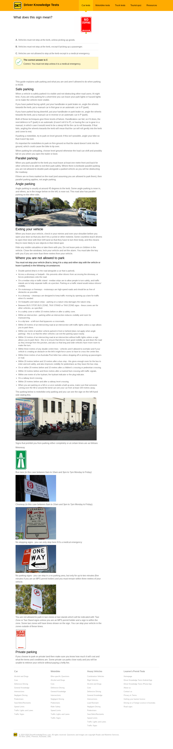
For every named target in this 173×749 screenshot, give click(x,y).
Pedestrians (19, 699)
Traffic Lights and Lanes (23, 710)
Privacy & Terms (130, 695)
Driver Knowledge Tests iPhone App (138, 684)
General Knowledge (21, 688)
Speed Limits (19, 707)
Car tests (86, 5)
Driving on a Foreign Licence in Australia (139, 703)
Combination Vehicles (95, 676)
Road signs (128, 707)
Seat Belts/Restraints (22, 703)
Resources (152, 5)
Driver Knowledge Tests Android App (138, 680)
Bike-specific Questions (60, 676)
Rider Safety (55, 707)
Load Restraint (93, 703)
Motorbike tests (102, 5)
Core (16, 680)
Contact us (128, 691)
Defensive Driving (21, 684)
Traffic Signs (19, 714)
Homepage (128, 676)
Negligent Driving (20, 695)
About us (127, 688)
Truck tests (120, 5)
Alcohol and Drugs (21, 676)
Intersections (19, 691)
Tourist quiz (135, 5)
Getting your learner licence (134, 699)
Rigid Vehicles (92, 680)
